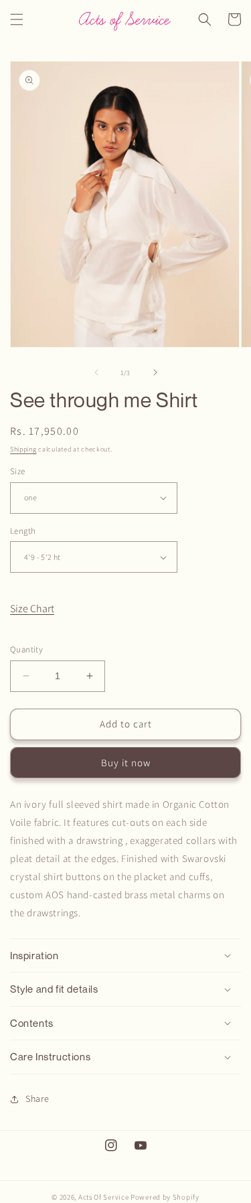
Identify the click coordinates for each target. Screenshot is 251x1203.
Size (17, 471)
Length (22, 531)
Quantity (26, 649)
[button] (16, 19)
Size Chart (32, 609)
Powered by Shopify (165, 1197)
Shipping (23, 449)
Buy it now (126, 762)
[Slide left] (96, 372)
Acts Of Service (103, 1197)
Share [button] (37, 1098)
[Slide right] (155, 372)
